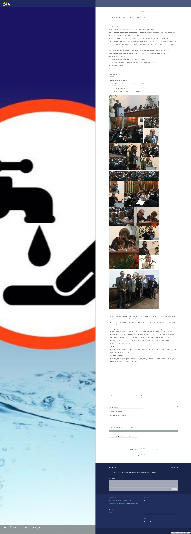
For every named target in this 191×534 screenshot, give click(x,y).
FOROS (172, 3)
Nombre (113, 371)
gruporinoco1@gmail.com (149, 521)
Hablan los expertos (149, 507)
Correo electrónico (115, 411)
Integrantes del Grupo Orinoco (150, 502)
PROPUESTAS (167, 3)
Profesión (111, 380)
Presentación (113, 73)
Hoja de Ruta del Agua (115, 74)
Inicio (148, 3)
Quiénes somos (147, 500)
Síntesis (112, 76)
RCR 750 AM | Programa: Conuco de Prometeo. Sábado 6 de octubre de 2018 (128, 83)
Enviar (143, 430)
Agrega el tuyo (174, 467)
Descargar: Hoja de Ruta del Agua (116, 22)
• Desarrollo (111, 517)
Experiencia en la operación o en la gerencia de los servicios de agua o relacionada (127, 395)
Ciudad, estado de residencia (117, 376)
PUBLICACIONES (186, 3)
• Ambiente (111, 514)
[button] (134, 106)
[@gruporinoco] (143, 530)
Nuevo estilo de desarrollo (157, 3)
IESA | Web (114, 85)
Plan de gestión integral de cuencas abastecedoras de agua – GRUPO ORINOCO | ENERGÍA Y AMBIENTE (137, 472)
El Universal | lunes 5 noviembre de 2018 (120, 88)
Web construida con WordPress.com (143, 531)
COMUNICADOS (178, 3)
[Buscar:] (160, 513)
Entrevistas (147, 508)
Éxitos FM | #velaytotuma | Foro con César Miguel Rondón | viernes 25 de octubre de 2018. (131, 86)
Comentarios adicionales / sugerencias (117, 415)
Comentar (174, 489)
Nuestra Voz (146, 505)
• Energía (110, 512)
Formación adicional (113, 384)
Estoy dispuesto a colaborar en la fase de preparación (121, 427)
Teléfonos (113, 407)
